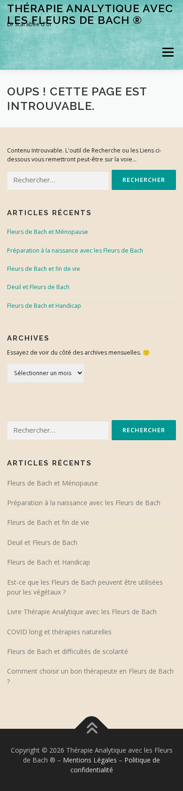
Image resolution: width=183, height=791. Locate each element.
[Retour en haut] (91, 729)
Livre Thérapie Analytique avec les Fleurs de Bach (82, 611)
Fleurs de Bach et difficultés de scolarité (67, 651)
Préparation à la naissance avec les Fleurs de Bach (75, 250)
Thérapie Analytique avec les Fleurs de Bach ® (90, 13)
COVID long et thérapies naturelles (59, 631)
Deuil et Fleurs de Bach (38, 287)
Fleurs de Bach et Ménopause (47, 232)
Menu (167, 52)
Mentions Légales (90, 759)
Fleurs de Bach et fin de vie (43, 269)
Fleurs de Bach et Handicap (44, 306)
